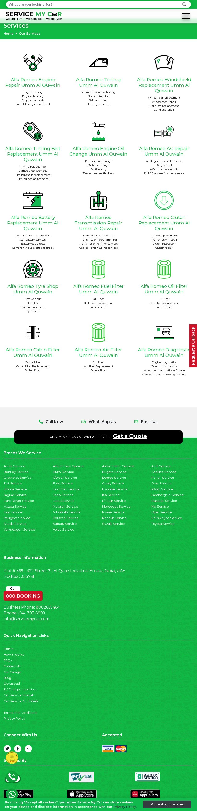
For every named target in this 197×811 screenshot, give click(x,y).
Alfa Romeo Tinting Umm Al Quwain (98, 82)
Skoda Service (15, 524)
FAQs (8, 660)
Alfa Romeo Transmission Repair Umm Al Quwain (98, 222)
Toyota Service (163, 524)
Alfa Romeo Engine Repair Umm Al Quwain (32, 82)
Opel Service (161, 512)
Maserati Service (164, 500)
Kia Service (111, 495)
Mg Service (160, 506)
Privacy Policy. (125, 807)
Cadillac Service (163, 472)
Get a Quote (130, 436)
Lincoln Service (114, 500)
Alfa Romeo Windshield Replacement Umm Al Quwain (164, 85)
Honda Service (15, 489)
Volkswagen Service (19, 529)
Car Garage (12, 672)
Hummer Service (66, 489)
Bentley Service (16, 472)
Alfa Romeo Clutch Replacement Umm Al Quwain (164, 222)
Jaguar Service (15, 495)
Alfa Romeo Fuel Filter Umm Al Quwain (98, 289)
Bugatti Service (114, 472)
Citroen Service (65, 477)
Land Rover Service (19, 500)
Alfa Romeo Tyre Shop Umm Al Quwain (32, 289)
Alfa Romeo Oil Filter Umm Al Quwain (164, 289)
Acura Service (14, 466)
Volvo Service (63, 529)
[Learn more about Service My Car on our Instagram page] (28, 748)
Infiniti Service (162, 489)
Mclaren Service (65, 506)
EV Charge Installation (20, 689)
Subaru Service (65, 524)
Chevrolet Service (18, 477)
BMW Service (63, 472)
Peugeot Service (17, 518)
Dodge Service (114, 477)
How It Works (14, 654)
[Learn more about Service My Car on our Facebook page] (17, 748)
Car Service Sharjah (19, 695)
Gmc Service (161, 483)
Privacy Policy (14, 718)
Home (9, 33)
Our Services (30, 33)
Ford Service (63, 483)
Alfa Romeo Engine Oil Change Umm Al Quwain (98, 151)
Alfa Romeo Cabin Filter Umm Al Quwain (33, 352)
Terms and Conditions (20, 712)
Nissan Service (113, 512)
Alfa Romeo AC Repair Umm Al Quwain (164, 151)
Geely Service (113, 483)
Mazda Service (15, 506)
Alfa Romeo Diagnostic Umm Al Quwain (164, 352)
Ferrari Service (162, 477)
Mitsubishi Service (66, 512)
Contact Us (12, 666)
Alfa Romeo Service (68, 466)
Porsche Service (66, 518)
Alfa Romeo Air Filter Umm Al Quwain (98, 352)
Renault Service (114, 518)
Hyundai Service (115, 489)
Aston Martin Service (118, 466)
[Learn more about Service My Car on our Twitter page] (7, 748)
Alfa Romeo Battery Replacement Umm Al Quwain (32, 222)
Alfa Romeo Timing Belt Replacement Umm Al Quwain (32, 153)
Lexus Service (63, 500)
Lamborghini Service (167, 495)
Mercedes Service (116, 506)
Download (12, 683)
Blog (7, 678)
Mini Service (13, 512)
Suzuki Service (113, 524)
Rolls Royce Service (166, 518)
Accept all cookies (167, 804)
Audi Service (161, 466)
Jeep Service (63, 495)
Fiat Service (13, 483)
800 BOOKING (23, 595)
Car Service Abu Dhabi (21, 701)
